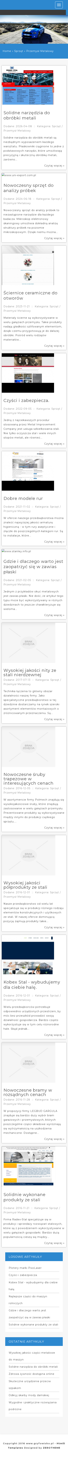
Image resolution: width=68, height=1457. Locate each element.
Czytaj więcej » (54, 165)
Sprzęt (18, 51)
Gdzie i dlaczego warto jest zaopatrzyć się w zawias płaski (33, 566)
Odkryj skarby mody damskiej (29, 1395)
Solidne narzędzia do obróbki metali (26, 115)
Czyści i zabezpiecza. (26, 400)
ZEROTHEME (51, 1447)
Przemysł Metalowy (40, 51)
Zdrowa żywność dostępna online (31, 1373)
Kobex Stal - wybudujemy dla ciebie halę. (31, 984)
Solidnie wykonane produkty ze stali (24, 1197)
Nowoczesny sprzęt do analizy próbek (28, 188)
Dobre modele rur (23, 498)
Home (7, 51)
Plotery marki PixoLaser (25, 1267)
